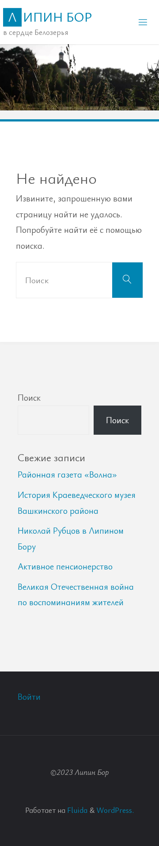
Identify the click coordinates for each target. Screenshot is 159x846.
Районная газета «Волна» (67, 474)
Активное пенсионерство (65, 566)
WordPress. (115, 809)
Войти (29, 696)
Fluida (76, 809)
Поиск (29, 397)
